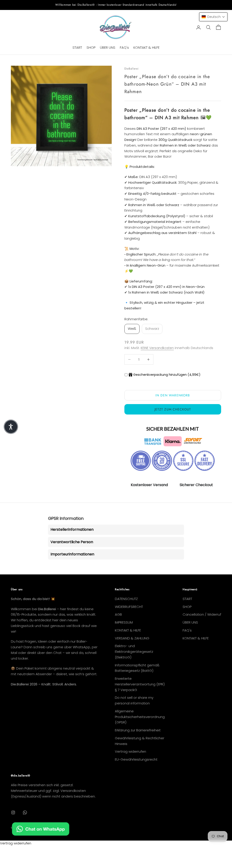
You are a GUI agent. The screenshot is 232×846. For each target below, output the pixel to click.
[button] (213, 17)
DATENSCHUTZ (126, 598)
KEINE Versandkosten (157, 348)
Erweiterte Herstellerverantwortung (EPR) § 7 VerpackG (140, 684)
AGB (118, 614)
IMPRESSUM (124, 622)
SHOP (91, 47)
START (77, 47)
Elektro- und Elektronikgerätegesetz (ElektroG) (134, 652)
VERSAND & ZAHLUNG (132, 638)
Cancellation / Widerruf (202, 614)
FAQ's (124, 47)
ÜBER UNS (107, 47)
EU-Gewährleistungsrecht (136, 759)
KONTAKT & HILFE (146, 47)
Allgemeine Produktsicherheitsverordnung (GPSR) (140, 717)
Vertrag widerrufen (130, 751)
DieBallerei (131, 69)
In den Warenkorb (172, 395)
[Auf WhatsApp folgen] (25, 812)
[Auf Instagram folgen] (13, 812)
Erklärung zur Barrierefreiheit (138, 730)
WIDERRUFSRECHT (129, 606)
